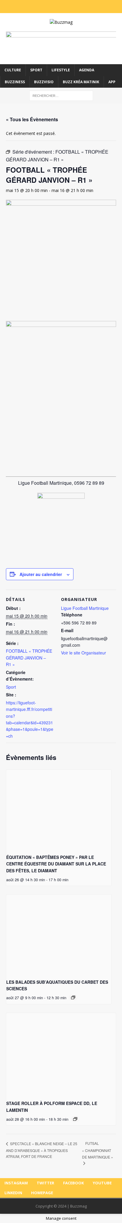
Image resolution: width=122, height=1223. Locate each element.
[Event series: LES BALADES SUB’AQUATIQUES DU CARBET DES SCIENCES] (73, 997)
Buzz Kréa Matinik (81, 81)
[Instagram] (31, 6)
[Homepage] (90, 6)
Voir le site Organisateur (83, 653)
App (111, 81)
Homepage (42, 1192)
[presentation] (58, 809)
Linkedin (13, 1192)
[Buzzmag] (61, 22)
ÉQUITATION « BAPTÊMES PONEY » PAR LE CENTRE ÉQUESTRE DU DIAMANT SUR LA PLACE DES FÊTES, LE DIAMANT (56, 863)
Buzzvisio (44, 81)
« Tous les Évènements (32, 119)
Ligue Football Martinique (85, 608)
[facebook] (55, 6)
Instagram (16, 1183)
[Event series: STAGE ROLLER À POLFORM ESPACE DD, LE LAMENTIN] (75, 1119)
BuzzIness (15, 81)
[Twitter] (43, 6)
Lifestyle (61, 70)
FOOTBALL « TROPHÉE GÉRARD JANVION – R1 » (29, 657)
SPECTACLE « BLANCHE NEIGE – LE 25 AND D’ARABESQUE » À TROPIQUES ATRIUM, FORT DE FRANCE (41, 1150)
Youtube (102, 1183)
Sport (36, 70)
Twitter (45, 1183)
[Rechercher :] (61, 95)
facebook (73, 1183)
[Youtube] (67, 6)
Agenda (86, 70)
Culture (12, 70)
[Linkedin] (78, 6)
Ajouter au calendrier (41, 574)
